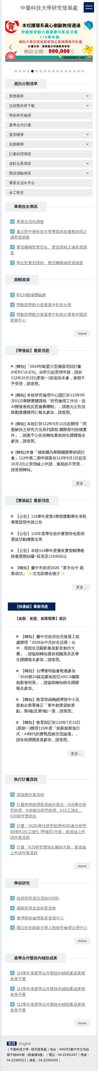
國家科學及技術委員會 (36, 908)
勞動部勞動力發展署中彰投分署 (43, 305)
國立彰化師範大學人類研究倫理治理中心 (52, 927)
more (82, 333)
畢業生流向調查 (30, 221)
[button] (11, 47)
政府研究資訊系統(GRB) (38, 898)
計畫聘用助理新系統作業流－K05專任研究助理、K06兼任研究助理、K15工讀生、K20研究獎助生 (48, 810)
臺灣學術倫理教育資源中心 (40, 918)
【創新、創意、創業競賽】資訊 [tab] (40, 618)
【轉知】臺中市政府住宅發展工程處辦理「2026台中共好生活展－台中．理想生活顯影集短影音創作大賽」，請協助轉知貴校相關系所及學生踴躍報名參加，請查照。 (47, 648)
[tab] (16, 71)
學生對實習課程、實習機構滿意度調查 (49, 263)
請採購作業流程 (30, 794)
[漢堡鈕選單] (89, 7)
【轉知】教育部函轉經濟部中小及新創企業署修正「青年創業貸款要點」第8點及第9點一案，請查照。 (47, 705)
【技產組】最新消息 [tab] (31, 606)
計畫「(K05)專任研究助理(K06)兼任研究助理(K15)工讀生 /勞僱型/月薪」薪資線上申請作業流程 (48, 831)
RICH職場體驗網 (31, 295)
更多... (81, 483)
